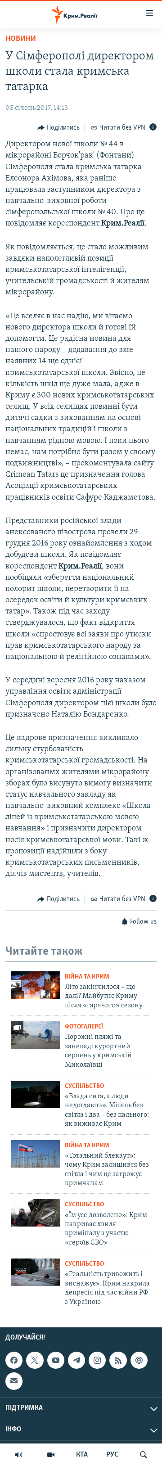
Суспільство (84, 1086)
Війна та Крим (87, 977)
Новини (20, 39)
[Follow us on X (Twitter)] (34, 1360)
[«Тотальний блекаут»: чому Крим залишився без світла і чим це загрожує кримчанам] (35, 1154)
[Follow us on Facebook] (13, 1360)
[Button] (58, 128)
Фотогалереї (84, 1027)
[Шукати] (143, 1454)
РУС (112, 1454)
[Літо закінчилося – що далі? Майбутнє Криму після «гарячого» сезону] (35, 985)
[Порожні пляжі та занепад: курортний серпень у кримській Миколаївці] (35, 1035)
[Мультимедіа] (50, 1454)
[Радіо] (18, 1454)
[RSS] (117, 1360)
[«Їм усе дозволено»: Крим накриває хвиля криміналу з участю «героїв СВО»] (35, 1213)
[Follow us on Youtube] (55, 1360)
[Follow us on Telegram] (76, 1360)
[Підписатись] (13, 1380)
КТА (82, 1454)
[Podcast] (139, 1360)
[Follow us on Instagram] (97, 1360)
